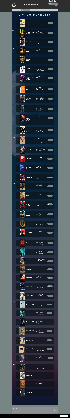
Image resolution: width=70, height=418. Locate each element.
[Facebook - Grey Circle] (50, 1)
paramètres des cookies (54, 415)
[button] (56, 6)
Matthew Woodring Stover (41, 259)
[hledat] (57, 4)
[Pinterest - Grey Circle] (55, 1)
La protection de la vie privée (5, 416)
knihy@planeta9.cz (15, 409)
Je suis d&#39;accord (63, 415)
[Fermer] (68, 416)
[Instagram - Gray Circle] (52, 1)
